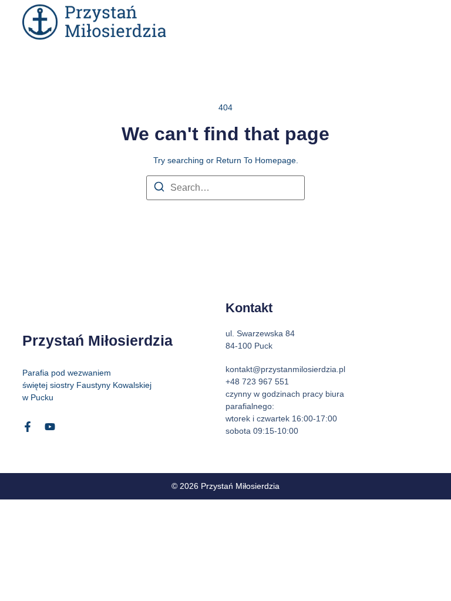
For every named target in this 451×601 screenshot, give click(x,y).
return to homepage (256, 160)
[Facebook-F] (27, 426)
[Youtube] (50, 426)
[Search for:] (225, 187)
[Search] (159, 188)
